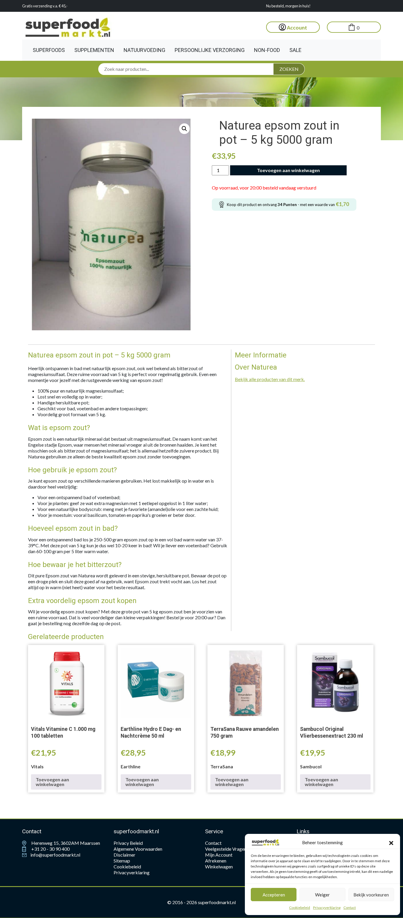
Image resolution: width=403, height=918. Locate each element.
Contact (349, 907)
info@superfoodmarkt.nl (55, 854)
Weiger (322, 894)
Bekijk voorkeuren (371, 894)
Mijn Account (218, 854)
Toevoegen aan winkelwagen (288, 170)
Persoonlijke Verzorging (210, 50)
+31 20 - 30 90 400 (50, 849)
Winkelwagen (219, 866)
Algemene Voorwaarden (138, 849)
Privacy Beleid (128, 843)
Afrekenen (215, 860)
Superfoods (49, 50)
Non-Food (267, 50)
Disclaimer (124, 854)
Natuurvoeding (144, 50)
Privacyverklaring (326, 907)
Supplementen (94, 50)
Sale (295, 50)
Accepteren (274, 894)
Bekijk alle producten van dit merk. (270, 379)
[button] (391, 842)
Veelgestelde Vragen (226, 849)
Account (296, 27)
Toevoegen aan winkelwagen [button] (52, 782)
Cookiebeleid (299, 907)
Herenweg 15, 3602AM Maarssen (65, 843)
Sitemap (122, 860)
